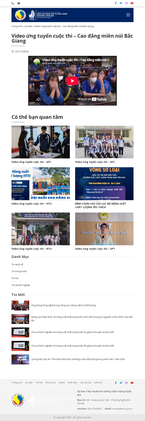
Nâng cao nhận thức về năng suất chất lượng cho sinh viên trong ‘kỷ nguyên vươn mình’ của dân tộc (82, 318)
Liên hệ (98, 382)
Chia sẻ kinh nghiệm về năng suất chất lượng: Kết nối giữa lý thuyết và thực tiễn (72, 332)
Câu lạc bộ (85, 382)
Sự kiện (28, 26)
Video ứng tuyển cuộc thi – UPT (95, 248)
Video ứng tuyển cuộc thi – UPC (95, 162)
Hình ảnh (72, 382)
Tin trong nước (19, 271)
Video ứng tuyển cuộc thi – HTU (31, 203)
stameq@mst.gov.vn (122, 408)
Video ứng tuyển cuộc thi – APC (31, 162)
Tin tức (15, 278)
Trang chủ (16, 26)
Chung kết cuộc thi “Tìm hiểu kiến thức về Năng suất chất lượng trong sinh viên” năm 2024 (78, 359)
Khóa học (51, 382)
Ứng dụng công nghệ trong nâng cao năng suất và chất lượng (63, 305)
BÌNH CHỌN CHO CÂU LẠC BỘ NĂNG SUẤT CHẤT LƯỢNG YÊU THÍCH (100, 205)
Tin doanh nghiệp (20, 285)
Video (62, 382)
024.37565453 (95, 408)
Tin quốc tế (17, 264)
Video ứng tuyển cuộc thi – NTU (31, 248)
